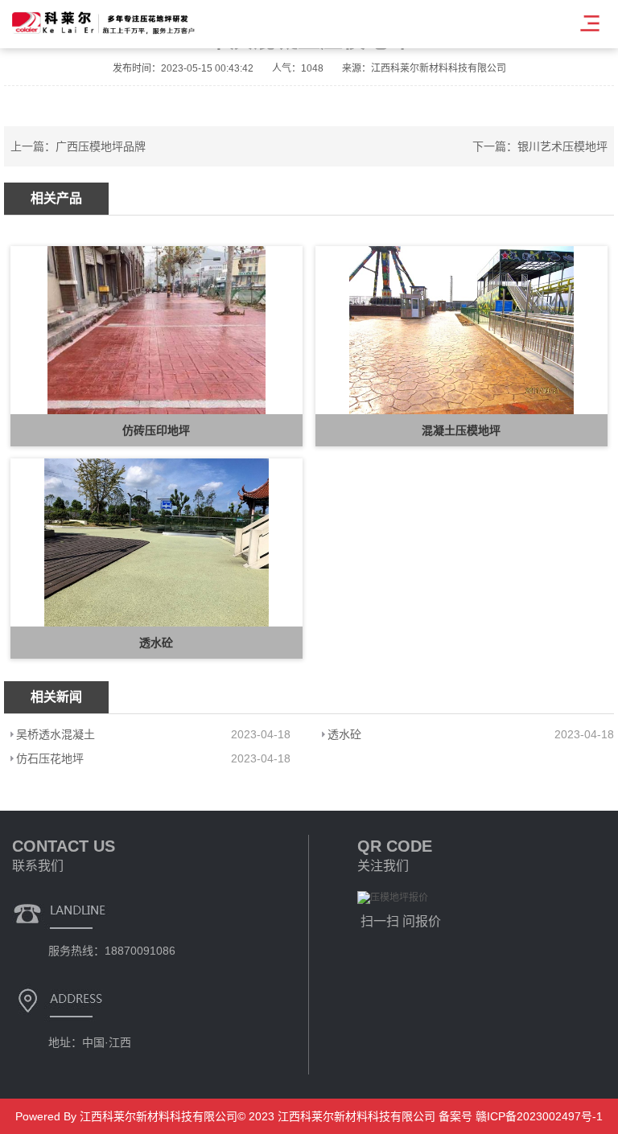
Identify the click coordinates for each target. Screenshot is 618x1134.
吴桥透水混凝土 (55, 734)
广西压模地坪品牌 (101, 146)
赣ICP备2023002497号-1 (537, 1116)
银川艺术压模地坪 (562, 146)
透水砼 (344, 734)
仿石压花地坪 (50, 758)
